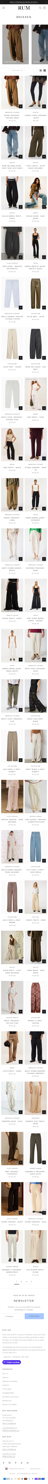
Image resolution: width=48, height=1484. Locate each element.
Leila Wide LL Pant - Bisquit (12, 770)
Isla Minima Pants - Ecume (35, 1271)
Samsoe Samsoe (36, 1168)
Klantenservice (6, 1400)
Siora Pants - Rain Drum (36, 971)
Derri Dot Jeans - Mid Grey (36, 368)
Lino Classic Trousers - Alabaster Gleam (35, 821)
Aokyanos (35, 1118)
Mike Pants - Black (12, 468)
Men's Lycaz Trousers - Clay (12, 720)
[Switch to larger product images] (41, 70)
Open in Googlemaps (9, 1423)
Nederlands (35, 1469)
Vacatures (5, 1377)
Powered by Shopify (29, 1474)
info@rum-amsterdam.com (10, 1430)
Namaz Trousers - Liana (12, 519)
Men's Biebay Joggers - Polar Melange (12, 871)
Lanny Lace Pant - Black (35, 720)
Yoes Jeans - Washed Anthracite (12, 267)
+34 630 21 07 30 (9, 1454)
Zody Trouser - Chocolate (12, 1173)
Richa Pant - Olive (35, 317)
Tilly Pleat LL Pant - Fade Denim (35, 871)
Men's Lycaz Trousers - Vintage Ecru (12, 418)
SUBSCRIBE (34, 1316)
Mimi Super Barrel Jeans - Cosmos (35, 619)
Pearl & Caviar (12, 615)
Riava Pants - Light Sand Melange (12, 971)
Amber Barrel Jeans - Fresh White (12, 670)
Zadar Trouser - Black (12, 1222)
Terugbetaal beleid (8, 1393)
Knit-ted (35, 917)
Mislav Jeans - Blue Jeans (36, 217)
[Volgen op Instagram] (9, 1463)
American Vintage (12, 112)
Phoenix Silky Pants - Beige (36, 1122)
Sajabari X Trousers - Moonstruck (12, 1271)
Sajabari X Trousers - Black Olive (35, 1173)
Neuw (35, 263)
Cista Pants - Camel (12, 1071)
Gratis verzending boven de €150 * (24, 2)
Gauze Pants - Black (12, 618)
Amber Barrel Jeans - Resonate (36, 519)
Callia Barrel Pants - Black (12, 217)
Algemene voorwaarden (9, 1381)
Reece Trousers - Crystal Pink (12, 1022)
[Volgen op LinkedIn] (28, 1463)
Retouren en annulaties (9, 1404)
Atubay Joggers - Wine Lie (35, 469)
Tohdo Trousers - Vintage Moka (12, 116)
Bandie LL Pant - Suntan (35, 1022)
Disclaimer (5, 1385)
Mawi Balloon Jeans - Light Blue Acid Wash (12, 167)
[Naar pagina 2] (31, 1281)
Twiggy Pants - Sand (36, 920)
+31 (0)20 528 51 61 (9, 1428)
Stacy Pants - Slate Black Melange (35, 167)
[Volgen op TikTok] (22, 1463)
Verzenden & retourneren (10, 1397)
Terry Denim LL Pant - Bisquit (36, 770)
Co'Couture (35, 313)
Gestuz (35, 112)
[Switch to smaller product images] (45, 70)
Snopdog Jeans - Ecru (12, 1121)
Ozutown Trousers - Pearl (35, 569)
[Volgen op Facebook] (3, 1463)
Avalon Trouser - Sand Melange (12, 821)
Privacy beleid (6, 1389)
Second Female (36, 816)
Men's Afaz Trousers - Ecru (35, 670)
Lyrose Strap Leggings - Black (35, 116)
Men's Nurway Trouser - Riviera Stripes (12, 318)
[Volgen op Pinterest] (15, 1463)
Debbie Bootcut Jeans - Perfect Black (36, 267)
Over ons (5, 1373)
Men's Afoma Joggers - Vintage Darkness (35, 1072)
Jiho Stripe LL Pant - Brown (12, 921)
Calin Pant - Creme (12, 367)
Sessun (35, 1267)
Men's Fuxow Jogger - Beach (12, 569)
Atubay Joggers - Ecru (35, 1222)
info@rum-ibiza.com (8, 1456)
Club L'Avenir (12, 263)
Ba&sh (35, 213)
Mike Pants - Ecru (35, 417)
